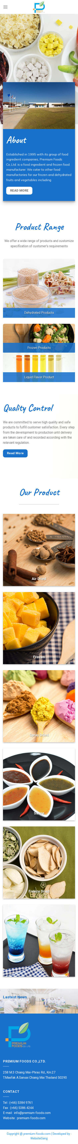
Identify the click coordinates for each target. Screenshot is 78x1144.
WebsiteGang (39, 1138)
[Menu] (5, 7)
